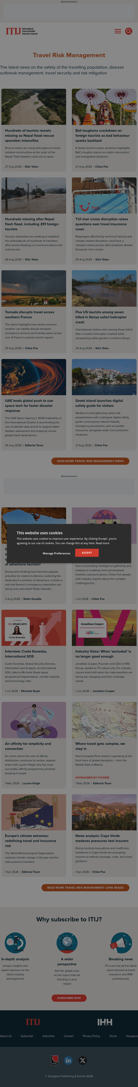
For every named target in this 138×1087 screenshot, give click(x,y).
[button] (56, 553)
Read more (102, 543)
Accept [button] (87, 552)
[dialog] (69, 543)
